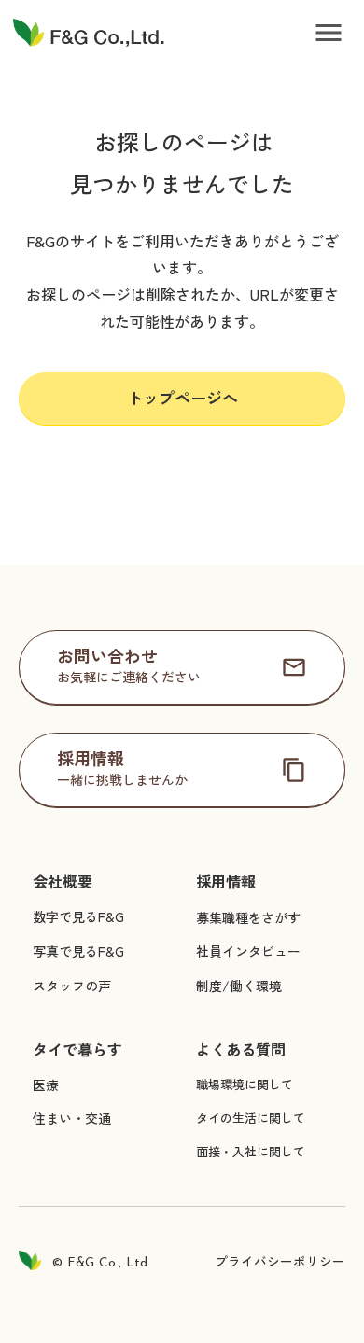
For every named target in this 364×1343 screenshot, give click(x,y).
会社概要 (62, 881)
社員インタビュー (248, 951)
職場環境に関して (244, 1084)
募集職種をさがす (248, 917)
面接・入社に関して (250, 1151)
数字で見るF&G (78, 916)
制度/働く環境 (239, 985)
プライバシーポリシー (280, 1261)
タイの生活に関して (250, 1117)
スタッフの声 (72, 985)
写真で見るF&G (78, 951)
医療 (46, 1084)
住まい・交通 (72, 1118)
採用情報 (226, 882)
